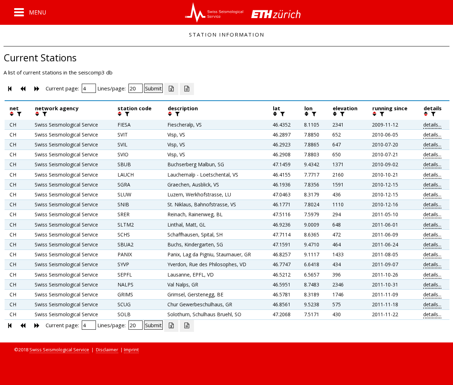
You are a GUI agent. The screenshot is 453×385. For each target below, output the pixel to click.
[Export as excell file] (171, 89)
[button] (30, 12)
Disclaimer (107, 349)
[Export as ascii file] (187, 89)
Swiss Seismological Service (59, 349)
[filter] (18, 113)
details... (432, 124)
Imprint (131, 349)
